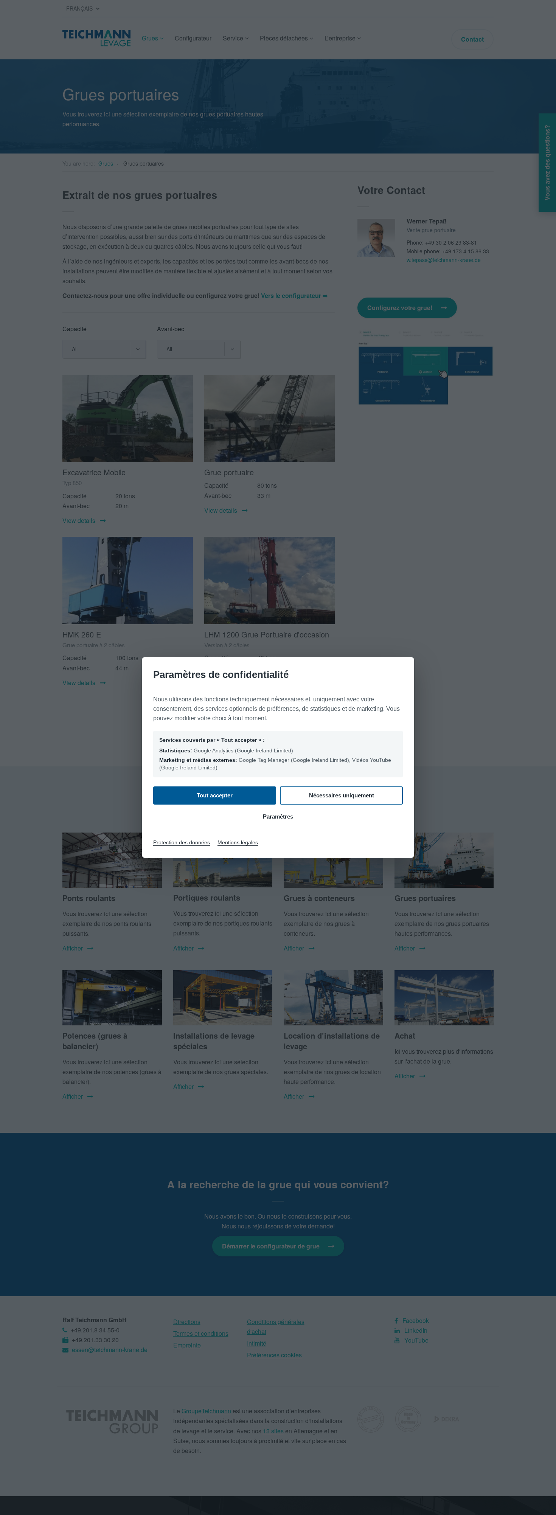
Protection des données (181, 842)
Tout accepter (215, 795)
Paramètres (278, 816)
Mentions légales (237, 842)
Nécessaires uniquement (341, 795)
